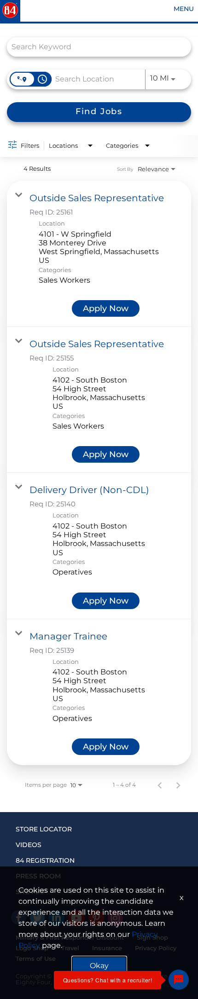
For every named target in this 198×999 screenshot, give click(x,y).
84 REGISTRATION (45, 860)
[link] (99, 254)
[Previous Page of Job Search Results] (160, 785)
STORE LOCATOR (44, 829)
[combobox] (94, 47)
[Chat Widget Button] (179, 980)
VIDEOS (28, 845)
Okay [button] (99, 965)
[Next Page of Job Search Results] (178, 785)
